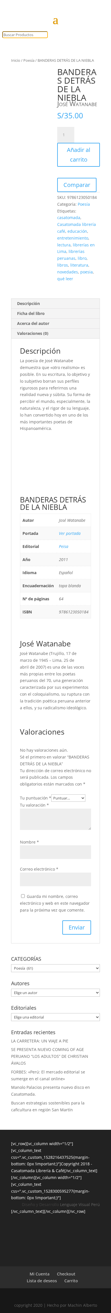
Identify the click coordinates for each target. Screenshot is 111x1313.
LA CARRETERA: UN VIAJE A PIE (39, 1041)
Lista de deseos (42, 1280)
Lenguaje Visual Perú (80, 1204)
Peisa (63, 546)
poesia (86, 272)
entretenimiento (72, 238)
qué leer (65, 278)
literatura (79, 265)
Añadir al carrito (78, 154)
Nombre (29, 842)
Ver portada (70, 533)
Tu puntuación (35, 798)
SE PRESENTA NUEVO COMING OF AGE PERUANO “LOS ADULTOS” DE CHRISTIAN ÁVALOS (49, 1056)
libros (62, 265)
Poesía (28, 60)
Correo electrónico (39, 869)
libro (82, 258)
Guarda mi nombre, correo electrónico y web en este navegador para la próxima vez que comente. (55, 903)
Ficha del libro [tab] (31, 313)
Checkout (66, 1274)
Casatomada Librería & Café (37, 1170)
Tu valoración (34, 805)
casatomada (68, 217)
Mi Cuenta (40, 1274)
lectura (64, 245)
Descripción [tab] (28, 303)
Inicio (15, 60)
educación (77, 231)
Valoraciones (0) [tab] (32, 333)
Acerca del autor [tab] (33, 323)
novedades (67, 272)
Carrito (71, 1280)
